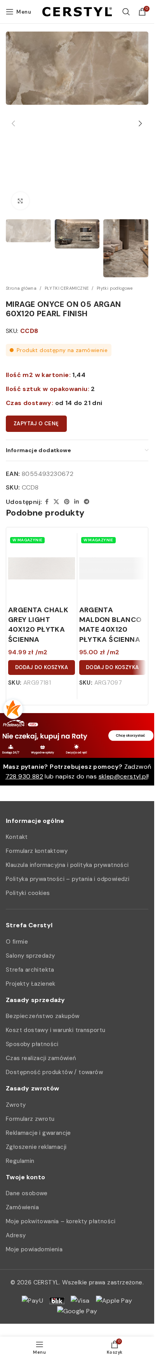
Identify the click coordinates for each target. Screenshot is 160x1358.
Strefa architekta (30, 970)
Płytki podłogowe (114, 288)
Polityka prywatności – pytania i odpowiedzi (67, 879)
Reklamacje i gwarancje (38, 1133)
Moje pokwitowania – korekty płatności (61, 1221)
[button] (13, 123)
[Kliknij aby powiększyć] (20, 201)
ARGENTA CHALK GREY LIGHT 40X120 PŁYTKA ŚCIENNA (38, 624)
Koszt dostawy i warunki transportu (56, 1030)
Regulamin (20, 1161)
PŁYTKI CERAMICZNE (67, 288)
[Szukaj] (126, 11)
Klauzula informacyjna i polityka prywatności (67, 865)
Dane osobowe (27, 1193)
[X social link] (56, 502)
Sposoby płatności (32, 1044)
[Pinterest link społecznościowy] (67, 502)
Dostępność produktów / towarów (54, 1072)
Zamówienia (22, 1207)
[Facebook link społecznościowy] (46, 502)
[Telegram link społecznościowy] (87, 502)
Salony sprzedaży (30, 956)
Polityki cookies (28, 893)
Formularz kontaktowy (37, 851)
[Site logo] (77, 11)
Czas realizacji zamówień (41, 1058)
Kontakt (17, 837)
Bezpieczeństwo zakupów (43, 1016)
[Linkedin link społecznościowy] (76, 502)
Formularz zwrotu (30, 1119)
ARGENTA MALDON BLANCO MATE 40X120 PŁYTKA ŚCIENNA (110, 624)
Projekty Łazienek (31, 984)
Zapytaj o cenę (36, 423)
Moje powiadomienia (34, 1249)
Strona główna (21, 288)
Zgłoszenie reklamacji (36, 1147)
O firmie (17, 942)
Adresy (16, 1235)
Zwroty (16, 1105)
